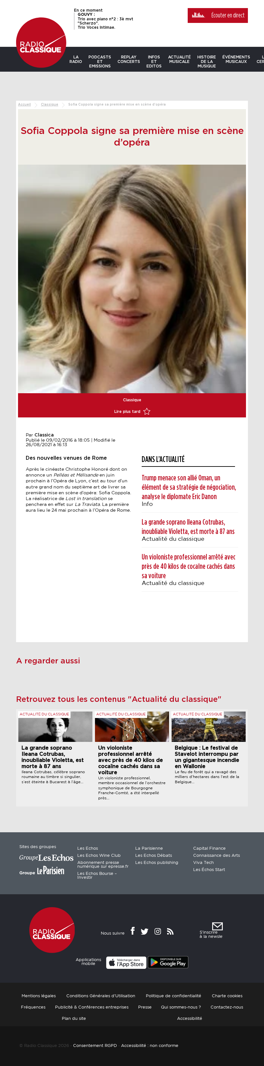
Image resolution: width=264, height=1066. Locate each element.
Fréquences (33, 1007)
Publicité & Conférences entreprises (91, 1007)
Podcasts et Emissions (100, 61)
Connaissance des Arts (216, 855)
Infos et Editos (154, 61)
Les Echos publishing (156, 863)
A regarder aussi (48, 661)
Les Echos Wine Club (99, 855)
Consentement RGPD (95, 1046)
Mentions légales (39, 996)
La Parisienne (149, 848)
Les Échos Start (209, 870)
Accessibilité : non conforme (149, 1046)
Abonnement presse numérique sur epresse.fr (102, 864)
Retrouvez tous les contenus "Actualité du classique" (119, 699)
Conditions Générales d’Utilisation (100, 996)
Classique (49, 104)
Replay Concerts (129, 59)
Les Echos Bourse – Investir (97, 875)
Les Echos (87, 848)
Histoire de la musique (206, 61)
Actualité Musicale (179, 59)
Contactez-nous (227, 1007)
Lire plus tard (128, 412)
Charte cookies (227, 996)
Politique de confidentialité (173, 996)
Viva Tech (203, 863)
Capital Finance (209, 848)
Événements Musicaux (236, 59)
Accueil (24, 104)
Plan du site (74, 1018)
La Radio (76, 59)
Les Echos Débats (153, 855)
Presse (145, 1007)
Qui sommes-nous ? (181, 1007)
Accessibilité (189, 1018)
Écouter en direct (228, 15)
